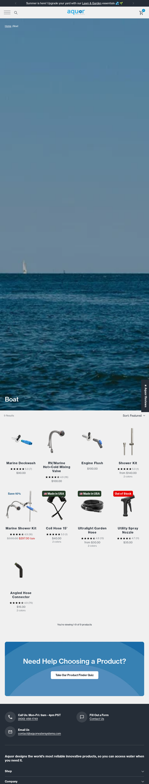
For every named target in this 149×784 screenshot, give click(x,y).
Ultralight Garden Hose (92, 530)
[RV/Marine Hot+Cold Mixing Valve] (57, 440)
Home (8, 26)
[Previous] (15, 3)
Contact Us (97, 719)
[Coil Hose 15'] (57, 505)
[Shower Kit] (128, 440)
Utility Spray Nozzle (128, 530)
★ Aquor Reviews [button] (145, 396)
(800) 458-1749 (28, 719)
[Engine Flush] (92, 440)
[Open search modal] (16, 12)
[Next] (133, 3)
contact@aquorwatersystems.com (39, 733)
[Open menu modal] (7, 12)
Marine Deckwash (21, 463)
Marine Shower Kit (21, 528)
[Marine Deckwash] (21, 440)
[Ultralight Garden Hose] (92, 505)
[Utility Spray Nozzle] (128, 505)
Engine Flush (92, 463)
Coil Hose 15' (56, 528)
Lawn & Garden (91, 3)
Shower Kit (128, 463)
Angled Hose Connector (21, 595)
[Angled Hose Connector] (21, 570)
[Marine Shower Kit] (21, 505)
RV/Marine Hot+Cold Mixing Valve (56, 467)
